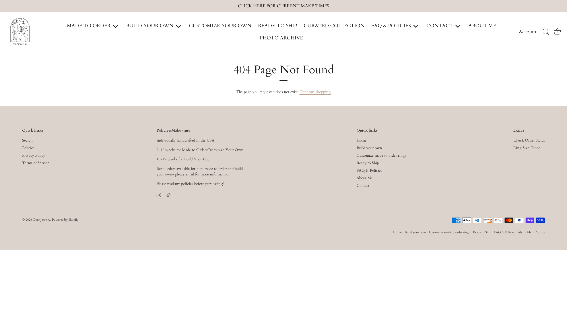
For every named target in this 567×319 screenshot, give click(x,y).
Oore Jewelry (41, 220)
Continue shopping (315, 91)
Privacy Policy (33, 155)
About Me (365, 178)
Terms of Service (35, 162)
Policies (28, 147)
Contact (363, 185)
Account (527, 32)
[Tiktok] (168, 194)
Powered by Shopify (65, 220)
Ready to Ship (368, 162)
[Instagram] (159, 194)
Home (362, 140)
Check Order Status (529, 140)
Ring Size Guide (526, 147)
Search (27, 140)
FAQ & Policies (369, 170)
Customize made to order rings (381, 155)
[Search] (546, 32)
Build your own (369, 147)
